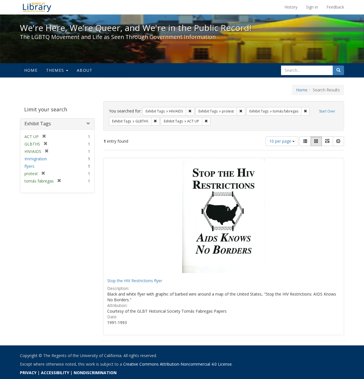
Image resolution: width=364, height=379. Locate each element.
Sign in (312, 7)
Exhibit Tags (37, 123)
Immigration (35, 158)
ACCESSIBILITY (55, 372)
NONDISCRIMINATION (95, 372)
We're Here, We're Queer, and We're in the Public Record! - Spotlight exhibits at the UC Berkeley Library (37, 7)
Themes (55, 70)
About (84, 70)
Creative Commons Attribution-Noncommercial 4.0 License (177, 364)
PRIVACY (28, 372)
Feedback (335, 7)
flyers (29, 166)
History (290, 7)
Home (31, 70)
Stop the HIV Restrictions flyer (134, 280)
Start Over (327, 111)
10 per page (280, 141)
